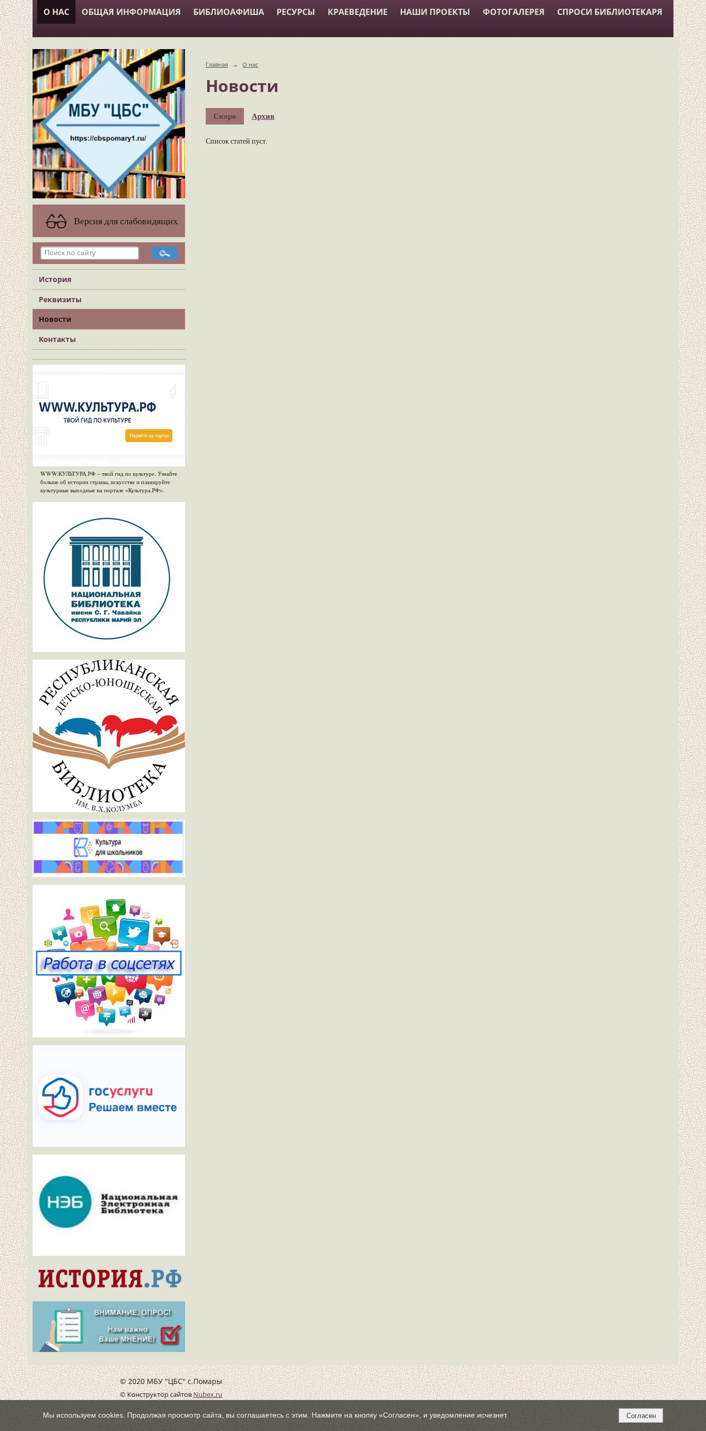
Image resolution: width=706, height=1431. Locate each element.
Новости (55, 319)
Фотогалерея (514, 12)
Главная (217, 64)
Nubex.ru (207, 1394)
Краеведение (358, 12)
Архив (263, 115)
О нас (56, 12)
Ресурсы (296, 12)
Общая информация (131, 12)
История (55, 279)
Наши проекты (435, 12)
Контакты (57, 339)
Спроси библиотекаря (610, 12)
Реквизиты (60, 299)
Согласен (641, 1416)
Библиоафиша (228, 12)
